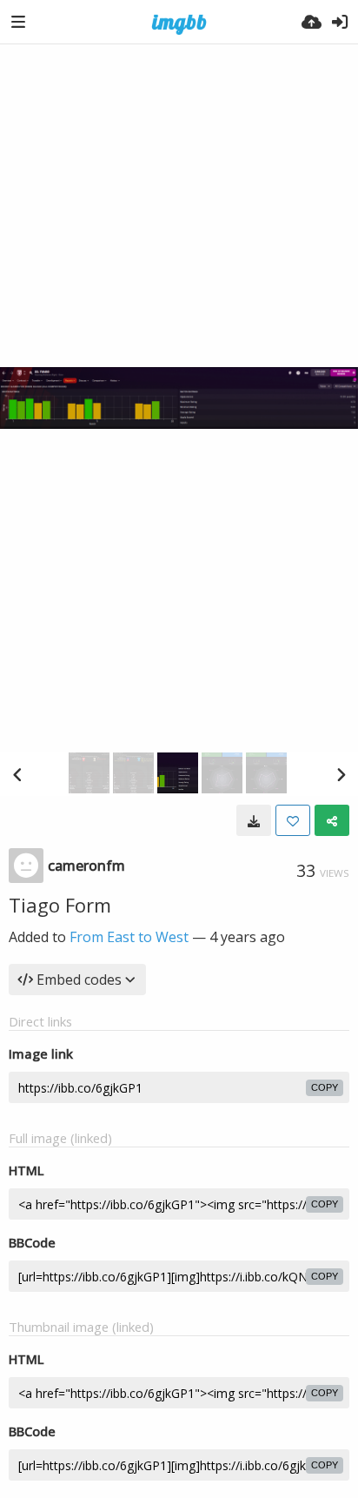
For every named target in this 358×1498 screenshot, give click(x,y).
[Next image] (340, 774)
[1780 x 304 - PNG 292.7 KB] (253, 820)
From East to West (129, 936)
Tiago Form (60, 905)
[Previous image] (17, 774)
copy (324, 1087)
